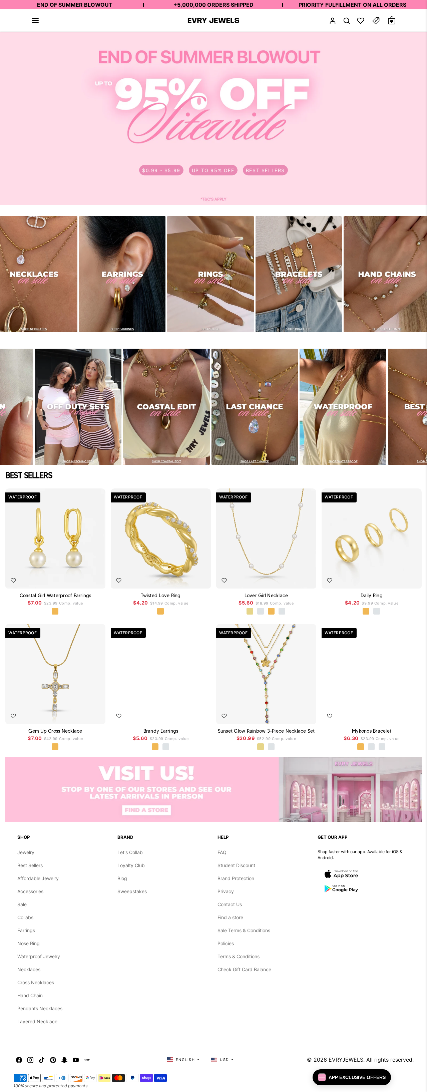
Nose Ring (28, 943)
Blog (122, 878)
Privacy (226, 891)
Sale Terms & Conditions (244, 930)
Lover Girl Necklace (266, 596)
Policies (226, 943)
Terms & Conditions (239, 956)
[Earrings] (122, 274)
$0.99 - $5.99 (161, 170)
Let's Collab (130, 852)
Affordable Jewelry (38, 878)
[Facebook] (19, 1059)
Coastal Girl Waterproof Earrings (55, 596)
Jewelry (25, 852)
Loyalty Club (131, 865)
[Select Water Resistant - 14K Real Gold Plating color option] (250, 611)
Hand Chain (30, 995)
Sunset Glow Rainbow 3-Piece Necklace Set (266, 731)
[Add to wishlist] (13, 580)
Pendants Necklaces (39, 1008)
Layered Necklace (37, 1021)
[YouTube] (75, 1059)
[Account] (332, 20)
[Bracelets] (299, 274)
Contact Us (230, 904)
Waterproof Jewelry (38, 956)
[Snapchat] (64, 1059)
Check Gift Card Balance (244, 969)
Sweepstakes (132, 891)
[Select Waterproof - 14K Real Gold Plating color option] (261, 747)
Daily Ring (372, 596)
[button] (35, 20)
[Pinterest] (53, 1059)
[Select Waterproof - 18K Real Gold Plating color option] (55, 611)
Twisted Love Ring (160, 596)
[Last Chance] (255, 406)
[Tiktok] (41, 1059)
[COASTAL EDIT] (166, 406)
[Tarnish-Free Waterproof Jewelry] (343, 406)
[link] (213, 118)
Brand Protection (236, 878)
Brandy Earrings (160, 731)
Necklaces (28, 969)
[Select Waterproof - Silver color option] (282, 611)
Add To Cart (84, 579)
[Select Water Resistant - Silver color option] (261, 611)
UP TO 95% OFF (213, 170)
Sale (22, 904)
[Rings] (210, 274)
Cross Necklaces (35, 982)
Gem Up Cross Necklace (55, 731)
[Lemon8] (87, 1059)
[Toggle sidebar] (376, 20)
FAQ (222, 852)
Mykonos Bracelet (371, 731)
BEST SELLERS (265, 170)
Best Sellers (30, 865)
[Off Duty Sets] (78, 406)
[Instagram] (30, 1059)
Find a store (230, 917)
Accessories (30, 891)
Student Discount (236, 865)
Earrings (26, 930)
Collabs (25, 917)
